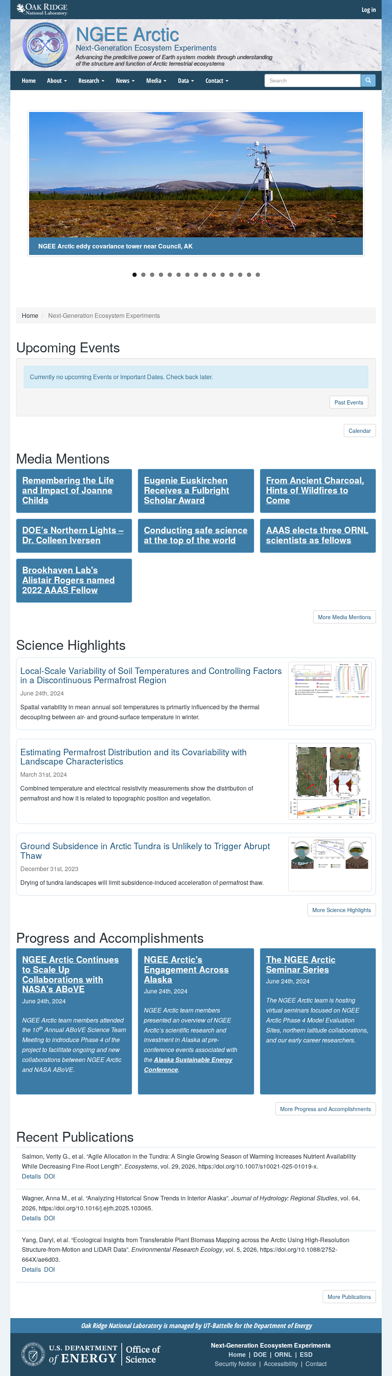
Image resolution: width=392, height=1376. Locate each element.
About (55, 80)
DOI (49, 1176)
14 (249, 275)
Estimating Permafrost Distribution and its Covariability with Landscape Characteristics (133, 756)
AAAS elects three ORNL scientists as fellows (317, 535)
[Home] (45, 45)
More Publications (349, 1296)
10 (214, 275)
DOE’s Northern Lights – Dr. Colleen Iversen (73, 535)
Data (184, 80)
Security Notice (235, 1363)
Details (31, 1176)
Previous (15, 187)
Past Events (349, 402)
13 (240, 275)
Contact (215, 80)
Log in (369, 9)
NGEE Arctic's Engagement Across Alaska (186, 969)
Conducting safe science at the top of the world (196, 535)
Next (376, 187)
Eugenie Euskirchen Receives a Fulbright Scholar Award (186, 490)
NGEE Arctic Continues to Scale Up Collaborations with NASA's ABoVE (70, 974)
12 (231, 275)
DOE (260, 1354)
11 (222, 275)
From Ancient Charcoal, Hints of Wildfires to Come (315, 490)
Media (154, 80)
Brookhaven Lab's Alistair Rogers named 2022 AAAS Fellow (68, 580)
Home (29, 80)
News (123, 80)
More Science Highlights (341, 910)
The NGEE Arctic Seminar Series (301, 964)
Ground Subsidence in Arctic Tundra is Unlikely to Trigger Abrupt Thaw (145, 850)
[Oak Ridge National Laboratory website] (42, 9)
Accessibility (281, 1363)
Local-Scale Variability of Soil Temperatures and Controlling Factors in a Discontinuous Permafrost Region (151, 675)
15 (258, 275)
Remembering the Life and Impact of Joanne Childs (68, 490)
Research (89, 80)
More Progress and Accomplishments (325, 1109)
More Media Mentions (344, 617)
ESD (306, 1354)
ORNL (283, 1354)
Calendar (360, 430)
